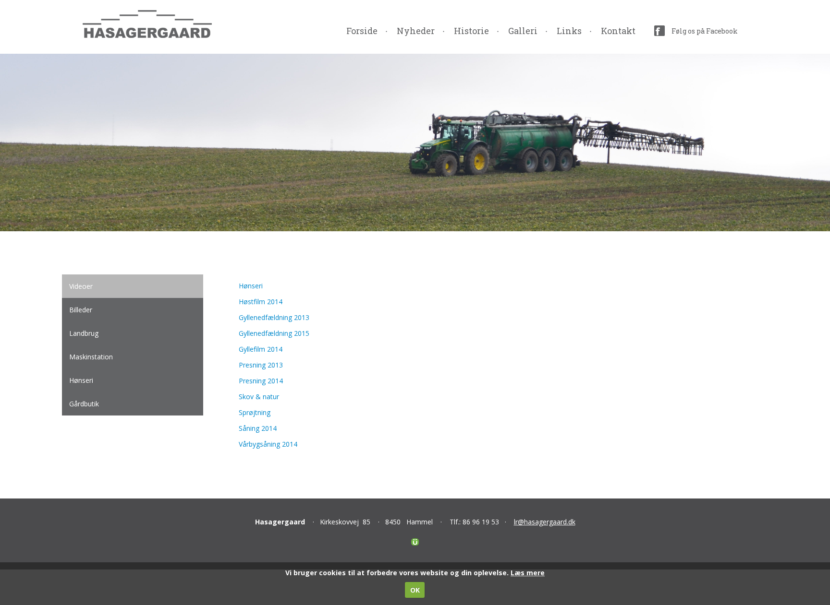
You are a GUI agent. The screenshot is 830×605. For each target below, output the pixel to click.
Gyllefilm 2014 (260, 349)
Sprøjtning (254, 412)
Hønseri (251, 285)
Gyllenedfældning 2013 (274, 317)
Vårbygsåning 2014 (268, 444)
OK (415, 589)
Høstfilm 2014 (260, 301)
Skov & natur (259, 396)
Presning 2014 (261, 380)
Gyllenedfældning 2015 (274, 333)
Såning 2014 (258, 428)
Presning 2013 (261, 364)
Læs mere (528, 572)
